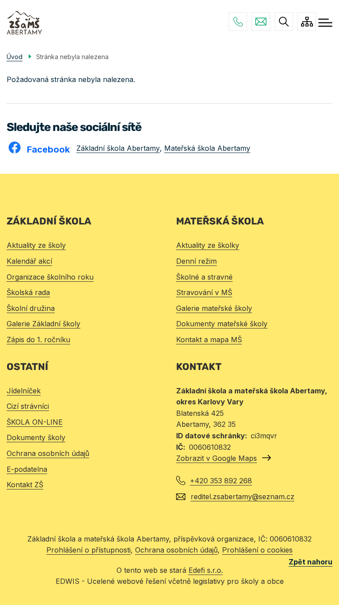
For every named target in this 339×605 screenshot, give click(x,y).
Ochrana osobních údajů (48, 453)
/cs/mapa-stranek (307, 21)
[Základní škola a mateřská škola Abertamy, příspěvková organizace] (24, 22)
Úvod (15, 56)
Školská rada (28, 292)
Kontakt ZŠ (25, 484)
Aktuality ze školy (36, 245)
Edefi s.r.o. (205, 570)
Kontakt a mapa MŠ (209, 339)
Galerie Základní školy (43, 323)
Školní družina (31, 308)
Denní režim (196, 261)
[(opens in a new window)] (17, 146)
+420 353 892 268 (238, 21)
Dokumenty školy (36, 437)
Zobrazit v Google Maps (216, 458)
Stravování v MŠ (204, 292)
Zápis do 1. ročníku (38, 339)
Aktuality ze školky (207, 245)
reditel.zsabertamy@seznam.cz (261, 21)
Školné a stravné (204, 277)
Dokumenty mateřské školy (221, 323)
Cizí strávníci (28, 406)
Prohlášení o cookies (257, 549)
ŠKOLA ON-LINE (35, 422)
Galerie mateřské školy (214, 308)
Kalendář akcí (29, 261)
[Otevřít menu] (325, 22)
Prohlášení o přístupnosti (88, 549)
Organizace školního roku (50, 277)
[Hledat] (284, 21)
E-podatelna (27, 469)
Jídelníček (24, 390)
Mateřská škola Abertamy (207, 148)
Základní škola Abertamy (118, 148)
